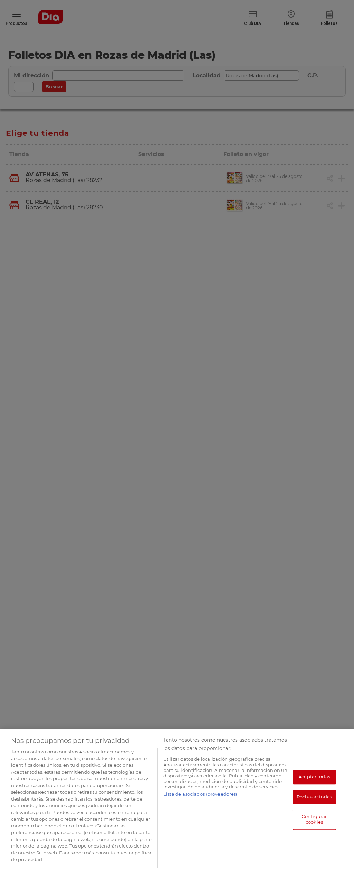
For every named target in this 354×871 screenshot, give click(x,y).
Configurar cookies (314, 819)
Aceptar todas (314, 776)
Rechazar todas (314, 797)
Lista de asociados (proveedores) (200, 794)
